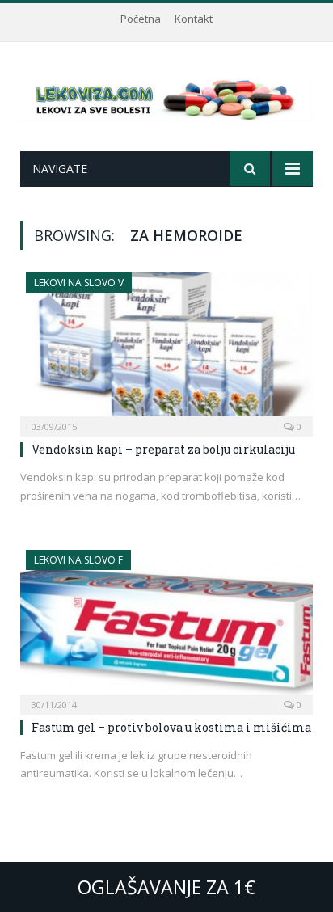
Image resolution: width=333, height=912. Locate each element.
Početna (140, 18)
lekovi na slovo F (78, 560)
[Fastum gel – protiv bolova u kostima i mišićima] (166, 627)
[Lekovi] (166, 95)
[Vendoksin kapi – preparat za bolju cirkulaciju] (166, 349)
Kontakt (194, 18)
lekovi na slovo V (79, 282)
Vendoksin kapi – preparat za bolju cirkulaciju (163, 449)
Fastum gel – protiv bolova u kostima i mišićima (171, 727)
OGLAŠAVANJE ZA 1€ (166, 887)
